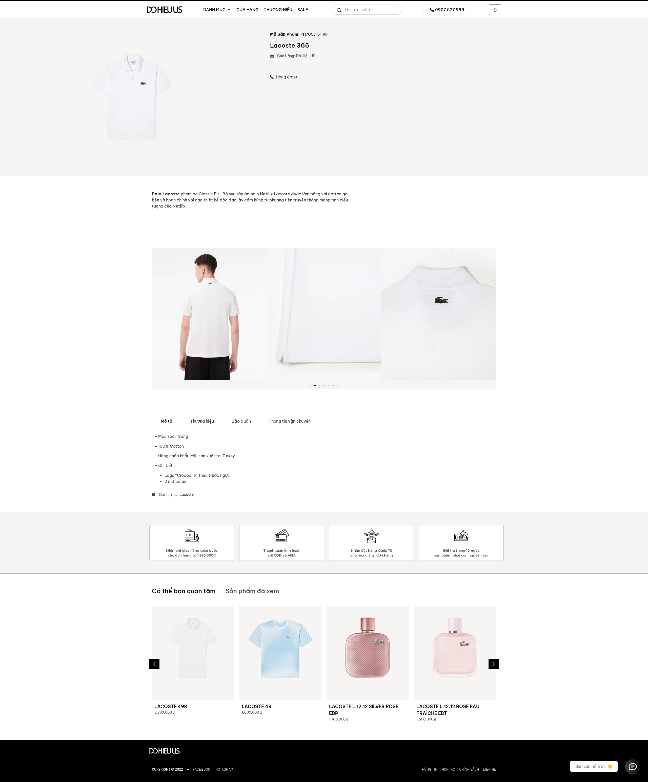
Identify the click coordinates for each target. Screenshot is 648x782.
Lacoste (186, 494)
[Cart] (495, 9)
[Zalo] (632, 766)
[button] (157, 315)
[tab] (166, 421)
